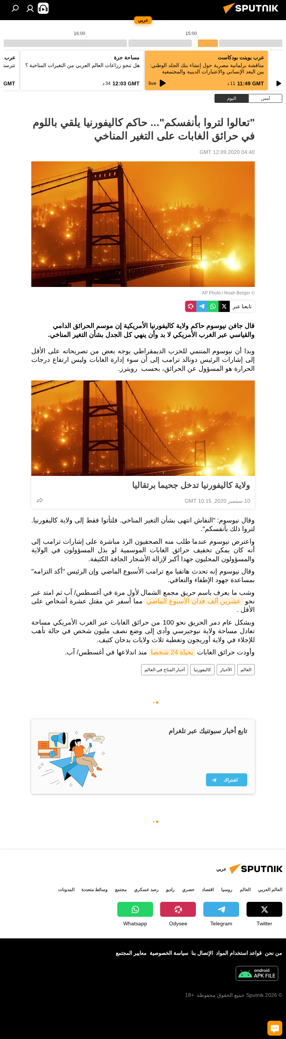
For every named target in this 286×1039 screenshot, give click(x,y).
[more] (39, 500)
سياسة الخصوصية (169, 953)
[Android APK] (257, 974)
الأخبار (226, 669)
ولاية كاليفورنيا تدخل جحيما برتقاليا (191, 485)
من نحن (273, 953)
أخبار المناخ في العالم (164, 669)
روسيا (226, 889)
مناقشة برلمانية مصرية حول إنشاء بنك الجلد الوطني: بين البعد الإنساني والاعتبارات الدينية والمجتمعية (207, 68)
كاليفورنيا (202, 669)
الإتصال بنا (202, 953)
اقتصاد (208, 889)
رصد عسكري (146, 889)
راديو (170, 889)
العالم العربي (270, 889)
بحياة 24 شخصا (172, 652)
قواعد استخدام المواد (239, 953)
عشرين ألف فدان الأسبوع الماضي (193, 601)
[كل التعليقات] (274, 1028)
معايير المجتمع (131, 953)
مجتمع (121, 889)
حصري (188, 889)
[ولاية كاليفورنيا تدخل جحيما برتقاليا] (143, 428)
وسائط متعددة (95, 889)
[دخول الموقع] (30, 8)
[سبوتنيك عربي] (253, 15)
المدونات (66, 889)
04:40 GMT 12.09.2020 (227, 152)
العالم (246, 669)
